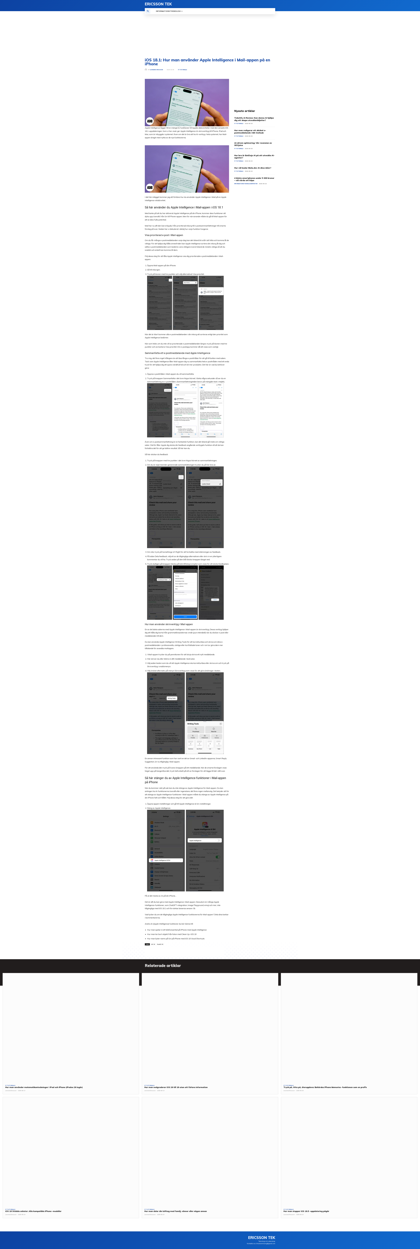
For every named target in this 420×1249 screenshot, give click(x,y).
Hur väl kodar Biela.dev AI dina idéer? (252, 168)
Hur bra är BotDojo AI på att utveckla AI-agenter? (254, 156)
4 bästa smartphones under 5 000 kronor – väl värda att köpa (254, 179)
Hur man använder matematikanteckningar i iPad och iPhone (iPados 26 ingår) (44, 1087)
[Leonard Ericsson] (146, 70)
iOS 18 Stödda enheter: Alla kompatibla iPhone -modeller (33, 1211)
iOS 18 (153, 944)
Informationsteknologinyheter (245, 183)
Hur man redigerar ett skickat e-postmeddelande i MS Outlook (250, 131)
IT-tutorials (182, 69)
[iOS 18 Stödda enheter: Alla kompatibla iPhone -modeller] (71, 1151)
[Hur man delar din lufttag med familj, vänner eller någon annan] (210, 1151)
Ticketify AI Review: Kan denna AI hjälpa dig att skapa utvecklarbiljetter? (254, 119)
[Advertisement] (210, 36)
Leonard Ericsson (156, 69)
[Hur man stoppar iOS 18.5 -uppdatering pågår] (349, 1151)
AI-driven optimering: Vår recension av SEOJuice (253, 144)
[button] (147, 11)
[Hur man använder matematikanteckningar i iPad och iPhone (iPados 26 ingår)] (71, 1027)
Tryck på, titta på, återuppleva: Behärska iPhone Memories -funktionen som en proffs (325, 1087)
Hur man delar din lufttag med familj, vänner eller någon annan (175, 1211)
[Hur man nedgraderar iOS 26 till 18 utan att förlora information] (210, 1027)
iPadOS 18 (160, 944)
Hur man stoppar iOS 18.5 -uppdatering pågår (306, 1211)
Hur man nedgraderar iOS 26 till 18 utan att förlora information (176, 1087)
